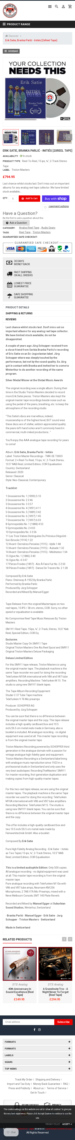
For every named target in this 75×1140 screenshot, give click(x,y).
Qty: (5, 198)
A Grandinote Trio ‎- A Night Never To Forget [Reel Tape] (55, 992)
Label (6, 170)
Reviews (11, 319)
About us (38, 1088)
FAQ (65, 1083)
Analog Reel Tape (29, 227)
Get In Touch (37, 1092)
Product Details (17, 307)
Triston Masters (21, 169)
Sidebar (13, 51)
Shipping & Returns (19, 313)
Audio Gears (48, 227)
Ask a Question (18, 222)
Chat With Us (11, 1138)
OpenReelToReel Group (58, 1128)
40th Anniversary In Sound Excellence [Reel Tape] (20, 992)
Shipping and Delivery (47, 1079)
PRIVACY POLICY (53, 1124)
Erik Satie (27, 841)
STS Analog (19, 984)
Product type (11, 161)
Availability (10, 156)
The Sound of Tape (23, 1128)
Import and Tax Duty (18, 1083)
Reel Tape (25, 232)
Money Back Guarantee (46, 1083)
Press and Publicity (19, 1088)
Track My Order (23, 1079)
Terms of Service (56, 1088)
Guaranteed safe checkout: (20, 237)
